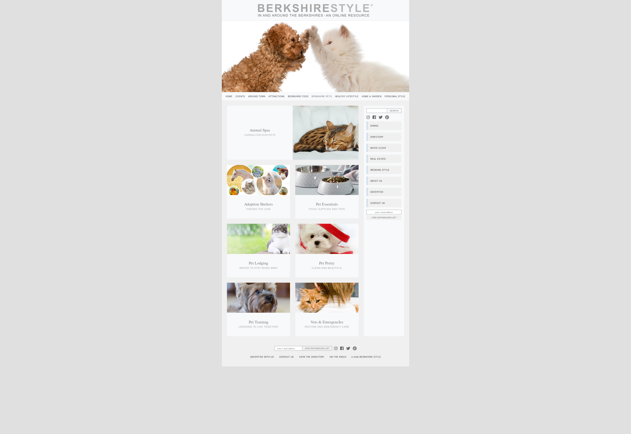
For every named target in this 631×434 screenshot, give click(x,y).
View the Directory (311, 356)
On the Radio (338, 356)
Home (229, 96)
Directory (377, 136)
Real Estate (378, 158)
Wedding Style (379, 169)
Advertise (377, 191)
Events (240, 96)
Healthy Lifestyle (347, 96)
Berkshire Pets (322, 96)
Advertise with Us (262, 356)
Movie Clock (378, 147)
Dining (374, 125)
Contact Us (377, 203)
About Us (376, 180)
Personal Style (395, 96)
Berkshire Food (298, 96)
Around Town (256, 96)
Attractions (277, 96)
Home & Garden (371, 96)
